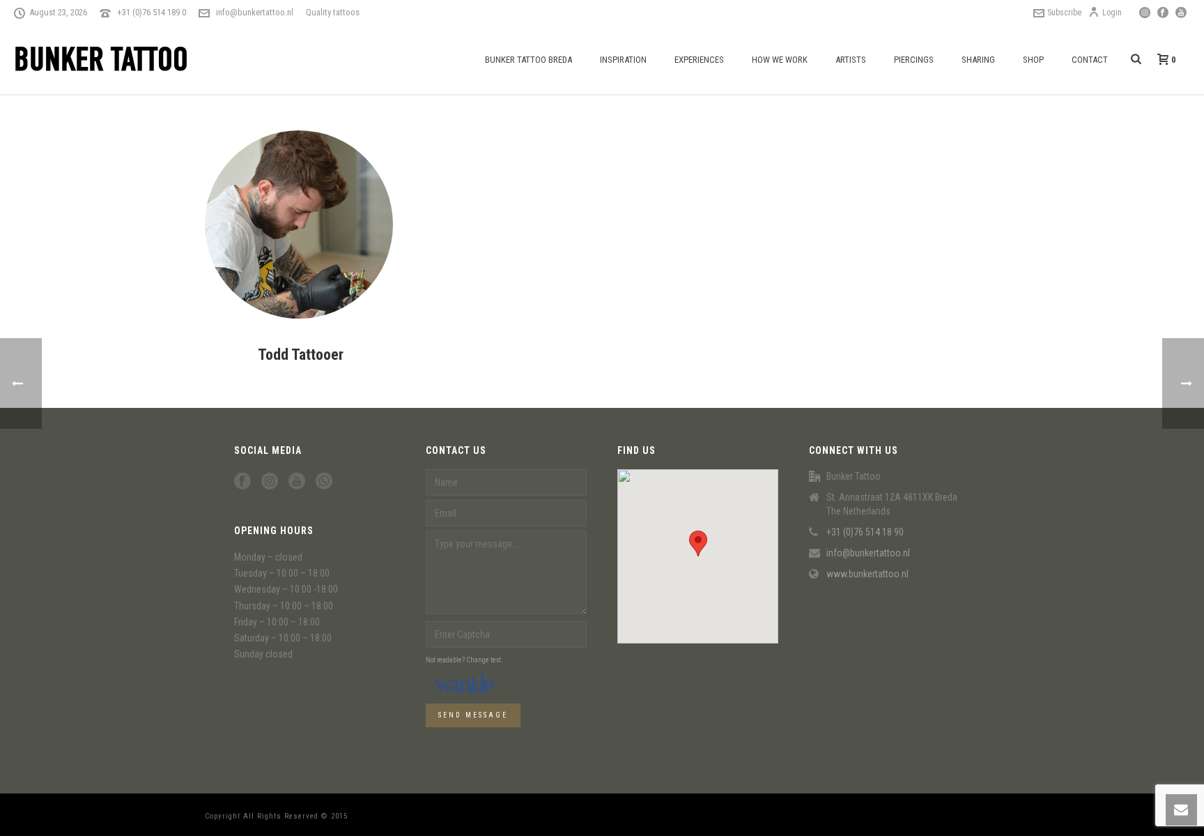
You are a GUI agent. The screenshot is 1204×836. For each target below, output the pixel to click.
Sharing (978, 59)
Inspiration (623, 59)
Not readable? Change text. (464, 660)
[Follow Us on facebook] (242, 482)
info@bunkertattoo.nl (254, 12)
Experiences (699, 59)
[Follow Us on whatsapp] (324, 482)
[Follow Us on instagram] (269, 482)
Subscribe (1064, 12)
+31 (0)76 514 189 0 (151, 12)
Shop (1033, 59)
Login (1112, 12)
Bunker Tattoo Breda (528, 59)
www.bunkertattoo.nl (867, 573)
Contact (1090, 59)
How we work (780, 59)
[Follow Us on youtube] (296, 482)
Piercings (914, 59)
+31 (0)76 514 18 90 (865, 532)
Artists (850, 59)
